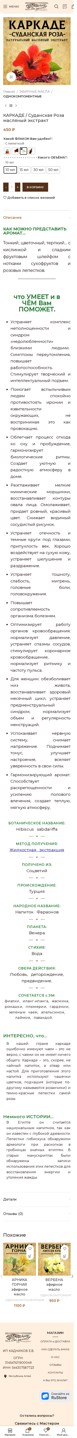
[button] (72, 1276)
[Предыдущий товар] (5, 105)
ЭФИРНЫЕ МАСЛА (34, 92)
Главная (9, 92)
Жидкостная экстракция (37, 849)
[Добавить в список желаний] (30, 1248)
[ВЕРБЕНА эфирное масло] (54, 1259)
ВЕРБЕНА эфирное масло (54, 1285)
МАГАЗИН (55, 1333)
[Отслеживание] (65, 6)
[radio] (7, 151)
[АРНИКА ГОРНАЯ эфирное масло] (19, 1259)
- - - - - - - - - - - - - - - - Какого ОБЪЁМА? (35, 157)
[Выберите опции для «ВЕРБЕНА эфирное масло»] (64, 1256)
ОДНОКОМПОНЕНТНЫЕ (22, 96)
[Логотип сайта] (36, 6)
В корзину (35, 187)
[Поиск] (56, 6)
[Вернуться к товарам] (10, 105)
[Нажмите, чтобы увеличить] (11, 77)
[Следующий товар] (16, 105)
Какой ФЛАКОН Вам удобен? (28, 139)
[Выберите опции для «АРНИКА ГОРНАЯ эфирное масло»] (30, 1256)
